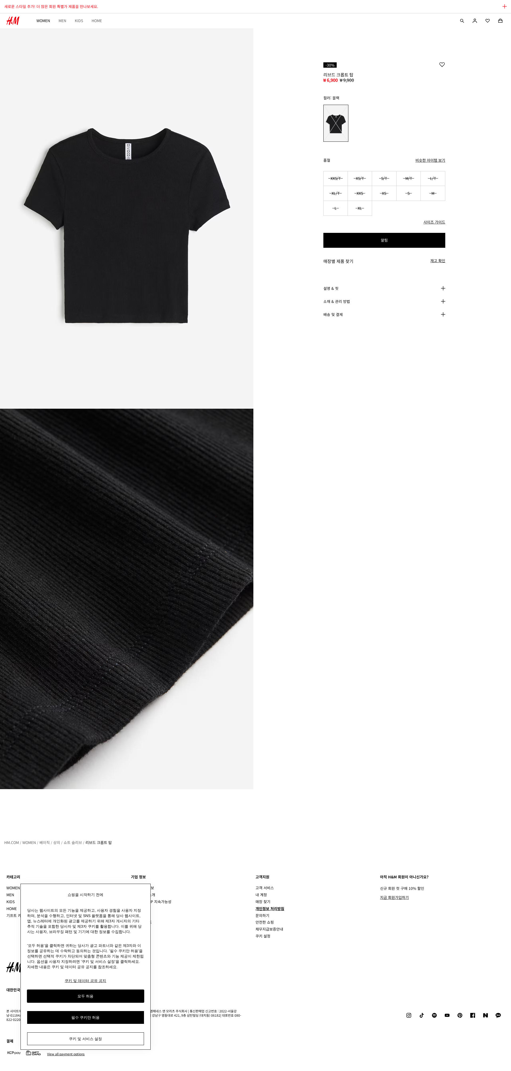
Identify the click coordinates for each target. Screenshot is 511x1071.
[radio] (335, 123)
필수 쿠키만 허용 (85, 1017)
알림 (384, 240)
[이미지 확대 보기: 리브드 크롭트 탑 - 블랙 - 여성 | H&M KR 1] (126, 218)
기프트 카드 (15, 915)
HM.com (11, 842)
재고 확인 (437, 260)
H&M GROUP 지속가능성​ (151, 901)
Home (97, 20)
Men (62, 20)
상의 (56, 842)
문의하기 (262, 915)
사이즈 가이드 (434, 222)
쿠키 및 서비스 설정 (85, 1038)
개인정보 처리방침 (270, 908)
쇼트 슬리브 (73, 842)
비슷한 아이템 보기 (430, 160)
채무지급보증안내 (269, 929)
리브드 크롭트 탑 (98, 842)
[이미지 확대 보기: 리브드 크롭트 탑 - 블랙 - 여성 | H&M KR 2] (126, 599)
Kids (79, 20)
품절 (326, 160)
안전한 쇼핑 (265, 922)
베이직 (44, 842)
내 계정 (261, 894)
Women (43, 20)
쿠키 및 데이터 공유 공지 (85, 981)
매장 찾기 (263, 901)
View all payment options (66, 1054)
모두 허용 (85, 996)
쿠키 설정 (263, 936)
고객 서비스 (265, 887)
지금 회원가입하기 (394, 897)
